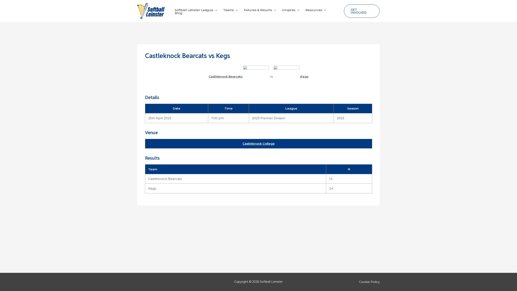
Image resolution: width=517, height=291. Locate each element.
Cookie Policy (369, 282)
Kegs (152, 188)
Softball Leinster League (194, 10)
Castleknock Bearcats (165, 179)
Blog (178, 13)
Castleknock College (259, 144)
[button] (215, 10)
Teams (228, 10)
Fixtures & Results (258, 10)
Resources (313, 10)
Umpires (288, 10)
